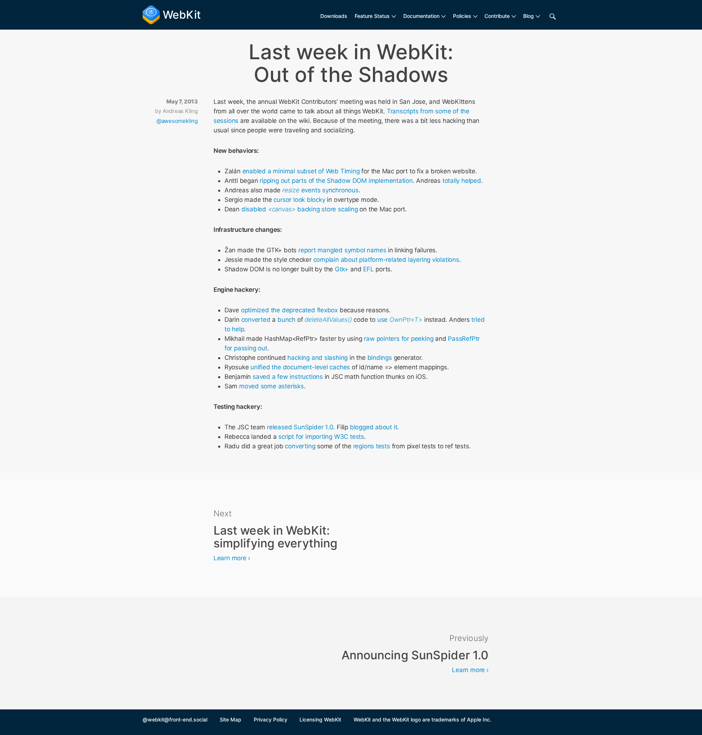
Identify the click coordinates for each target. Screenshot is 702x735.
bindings (379, 357)
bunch (286, 319)
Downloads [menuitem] (333, 16)
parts (299, 180)
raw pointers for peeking (398, 338)
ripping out (275, 180)
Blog (528, 16)
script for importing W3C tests (321, 436)
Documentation (421, 16)
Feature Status (372, 16)
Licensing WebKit (320, 719)
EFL (368, 269)
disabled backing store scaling (299, 209)
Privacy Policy (270, 719)
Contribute (497, 16)
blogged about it (373, 427)
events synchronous (320, 190)
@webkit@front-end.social (175, 719)
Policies (462, 16)
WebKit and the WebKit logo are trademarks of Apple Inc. (422, 719)
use (399, 319)
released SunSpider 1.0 (300, 427)
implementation (391, 180)
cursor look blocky (299, 199)
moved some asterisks (271, 386)
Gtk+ (341, 269)
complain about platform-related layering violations (386, 259)
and (317, 357)
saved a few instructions (288, 376)
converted (256, 319)
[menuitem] (375, 16)
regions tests (371, 446)
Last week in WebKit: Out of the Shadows (351, 63)
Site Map (230, 719)
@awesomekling (177, 120)
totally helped (461, 180)
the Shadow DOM (341, 180)
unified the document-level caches (300, 367)
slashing (336, 357)
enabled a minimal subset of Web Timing (301, 171)
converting (300, 446)
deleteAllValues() (328, 319)
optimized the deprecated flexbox (289, 310)
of (311, 180)
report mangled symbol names (342, 250)
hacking (298, 357)
